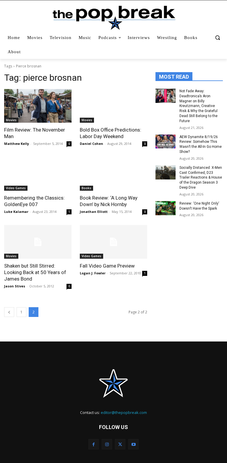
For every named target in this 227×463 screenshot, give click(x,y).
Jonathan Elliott (94, 211)
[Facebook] (93, 444)
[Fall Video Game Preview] (113, 242)
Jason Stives (14, 286)
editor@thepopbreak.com (124, 412)
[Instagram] (107, 444)
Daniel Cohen (91, 143)
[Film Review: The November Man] (38, 106)
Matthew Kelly (16, 143)
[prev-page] (9, 312)
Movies (11, 120)
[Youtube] (133, 444)
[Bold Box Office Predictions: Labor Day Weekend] (113, 106)
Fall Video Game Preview (107, 266)
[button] (217, 38)
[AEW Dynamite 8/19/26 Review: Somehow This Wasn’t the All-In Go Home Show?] (165, 142)
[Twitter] (120, 444)
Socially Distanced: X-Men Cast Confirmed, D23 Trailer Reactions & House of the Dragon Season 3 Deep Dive (200, 178)
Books (86, 188)
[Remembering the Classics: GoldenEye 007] (38, 174)
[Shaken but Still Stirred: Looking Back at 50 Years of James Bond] (38, 242)
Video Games (16, 188)
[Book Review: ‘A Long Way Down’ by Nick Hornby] (113, 174)
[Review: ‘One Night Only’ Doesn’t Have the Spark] (165, 208)
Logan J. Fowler (93, 273)
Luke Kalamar (16, 211)
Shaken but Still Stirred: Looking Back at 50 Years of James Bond (35, 272)
